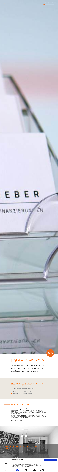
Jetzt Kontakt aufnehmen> (16, 420)
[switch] (26, 470)
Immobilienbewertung (15, 411)
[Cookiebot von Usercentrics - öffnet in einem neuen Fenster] (6, 470)
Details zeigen (48, 470)
